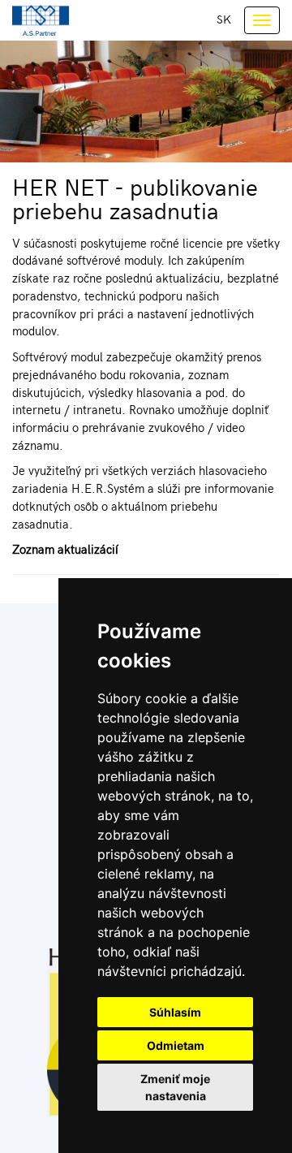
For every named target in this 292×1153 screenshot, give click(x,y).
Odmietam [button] (175, 1045)
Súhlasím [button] (175, 1012)
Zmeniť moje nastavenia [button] (175, 1087)
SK (224, 19)
